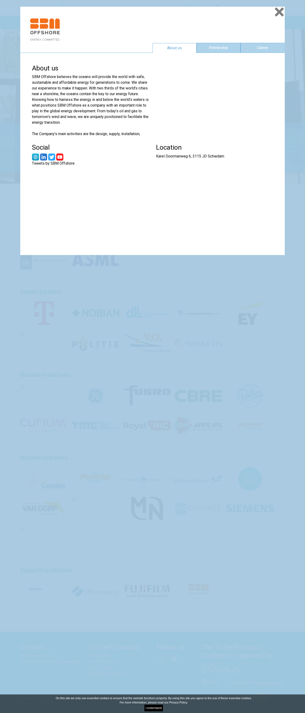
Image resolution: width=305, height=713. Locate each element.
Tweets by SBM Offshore (53, 163)
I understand (154, 708)
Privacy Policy (178, 702)
